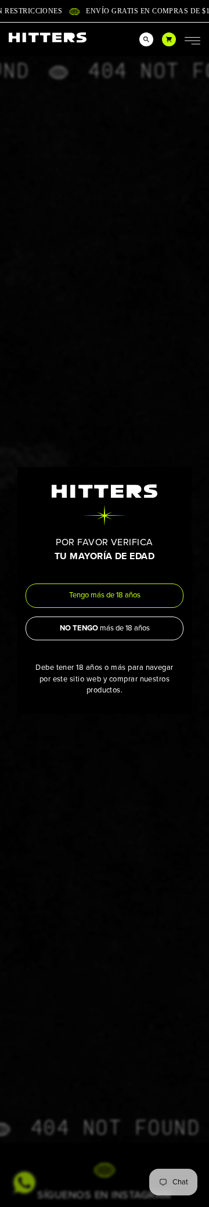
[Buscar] (146, 39)
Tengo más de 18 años (104, 595)
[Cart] (169, 39)
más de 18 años (105, 628)
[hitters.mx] (48, 37)
